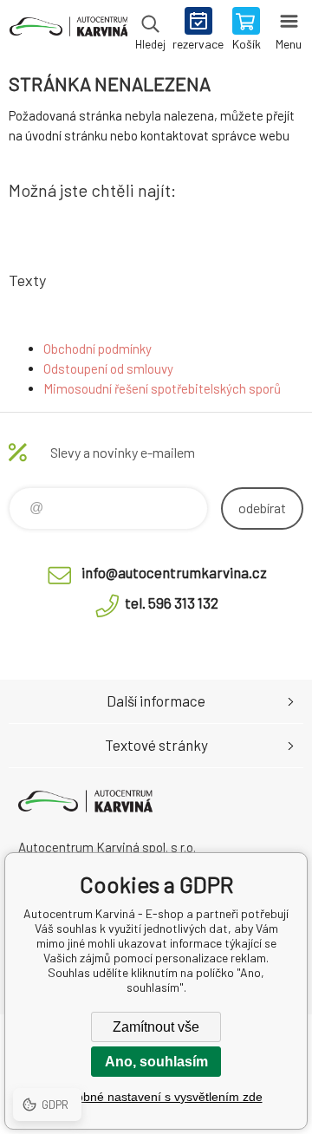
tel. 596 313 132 (171, 602)
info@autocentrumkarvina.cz (174, 572)
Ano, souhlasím (156, 1061)
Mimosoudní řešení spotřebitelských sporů (162, 388)
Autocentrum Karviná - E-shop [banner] (68, 30)
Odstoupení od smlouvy (108, 368)
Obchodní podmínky (97, 348)
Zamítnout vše (156, 1027)
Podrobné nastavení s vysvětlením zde (156, 1097)
